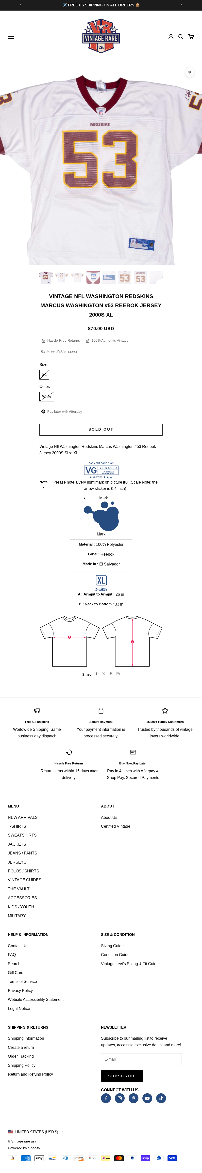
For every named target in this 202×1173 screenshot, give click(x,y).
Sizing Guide (112, 946)
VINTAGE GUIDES (24, 880)
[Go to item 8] (156, 277)
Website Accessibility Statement (36, 999)
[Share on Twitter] (103, 674)
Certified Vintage (115, 826)
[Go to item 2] (61, 277)
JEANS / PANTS (22, 853)
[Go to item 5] (109, 277)
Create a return (21, 1047)
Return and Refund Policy (30, 1074)
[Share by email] (118, 674)
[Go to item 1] (46, 277)
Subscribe (122, 1076)
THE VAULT (19, 889)
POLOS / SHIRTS (23, 871)
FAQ (12, 955)
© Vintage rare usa (22, 1141)
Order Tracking (21, 1056)
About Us (109, 817)
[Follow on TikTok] (161, 1098)
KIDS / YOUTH (21, 907)
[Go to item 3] (77, 277)
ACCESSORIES (22, 898)
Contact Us (17, 946)
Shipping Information (26, 1038)
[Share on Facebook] (96, 674)
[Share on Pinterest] (111, 674)
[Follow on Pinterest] (133, 1098)
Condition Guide (115, 955)
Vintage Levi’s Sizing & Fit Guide (130, 964)
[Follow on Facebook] (106, 1098)
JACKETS (17, 844)
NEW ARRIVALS (23, 817)
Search (14, 964)
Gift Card (15, 973)
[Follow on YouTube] (147, 1098)
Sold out (101, 429)
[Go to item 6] (125, 277)
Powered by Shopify (24, 1148)
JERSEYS (17, 862)
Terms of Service (22, 981)
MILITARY (17, 916)
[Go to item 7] (140, 277)
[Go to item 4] (93, 277)
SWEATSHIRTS (22, 835)
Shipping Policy (21, 1065)
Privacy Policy (20, 991)
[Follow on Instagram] (120, 1098)
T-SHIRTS (17, 826)
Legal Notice (19, 1008)
